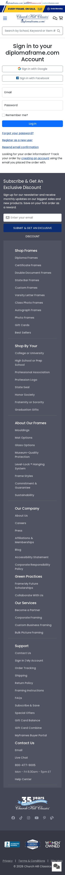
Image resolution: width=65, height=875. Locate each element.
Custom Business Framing (33, 625)
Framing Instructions (29, 690)
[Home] (32, 19)
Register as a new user (17, 140)
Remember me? (16, 115)
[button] (55, 19)
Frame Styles (24, 476)
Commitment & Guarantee (26, 485)
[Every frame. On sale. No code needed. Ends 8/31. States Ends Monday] (32, 8)
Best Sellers (23, 333)
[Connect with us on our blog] (52, 818)
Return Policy (24, 683)
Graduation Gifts (27, 410)
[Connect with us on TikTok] (21, 818)
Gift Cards (22, 325)
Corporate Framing (28, 618)
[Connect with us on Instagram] (28, 818)
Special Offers (25, 713)
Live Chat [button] (21, 758)
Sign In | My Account (29, 661)
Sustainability (24, 495)
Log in (32, 124)
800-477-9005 (25, 765)
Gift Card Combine (28, 728)
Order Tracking (25, 668)
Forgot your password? (18, 133)
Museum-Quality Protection (26, 455)
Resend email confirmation (20, 147)
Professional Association (32, 372)
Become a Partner (27, 610)
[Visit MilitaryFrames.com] (32, 3)
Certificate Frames (28, 265)
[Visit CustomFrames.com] (50, 3)
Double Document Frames (33, 273)
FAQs (18, 698)
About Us (21, 516)
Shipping (21, 676)
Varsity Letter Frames (30, 295)
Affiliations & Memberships (24, 540)
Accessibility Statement (32, 557)
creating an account (35, 158)
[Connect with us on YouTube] (37, 818)
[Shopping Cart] (61, 19)
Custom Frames (26, 288)
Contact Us (23, 653)
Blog (18, 550)
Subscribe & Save (27, 705)
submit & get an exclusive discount (32, 229)
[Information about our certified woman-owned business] (52, 844)
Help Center (23, 779)
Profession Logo (26, 380)
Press (18, 531)
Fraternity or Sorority (29, 402)
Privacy (8, 861)
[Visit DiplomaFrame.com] (14, 3)
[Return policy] (32, 844)
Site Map (57, 861)
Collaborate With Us (29, 595)
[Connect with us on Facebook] (13, 818)
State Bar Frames (27, 280)
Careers (20, 523)
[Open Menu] (5, 18)
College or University (29, 353)
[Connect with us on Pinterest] (44, 818)
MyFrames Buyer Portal (31, 735)
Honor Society (25, 395)
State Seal (22, 387)
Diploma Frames (26, 258)
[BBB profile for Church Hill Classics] (12, 844)
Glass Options (25, 445)
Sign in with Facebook (34, 78)
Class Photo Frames (29, 303)
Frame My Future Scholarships (26, 586)
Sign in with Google (34, 69)
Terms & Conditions (31, 861)
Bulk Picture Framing (29, 633)
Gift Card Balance (27, 720)
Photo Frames (24, 318)
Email (18, 750)
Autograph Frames (28, 310)
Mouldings (22, 430)
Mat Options (23, 438)
